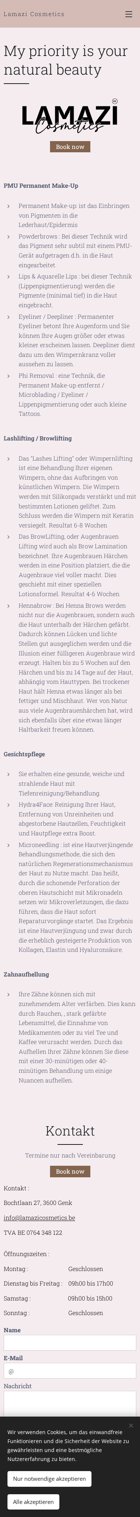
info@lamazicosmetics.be (39, 1217)
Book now (70, 146)
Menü (128, 13)
